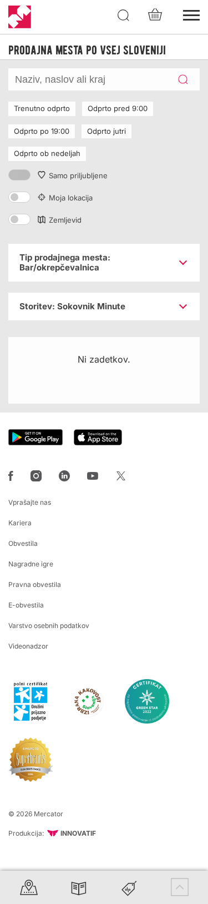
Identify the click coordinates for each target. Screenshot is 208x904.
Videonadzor (28, 646)
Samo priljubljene (78, 175)
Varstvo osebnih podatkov (48, 625)
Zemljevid (65, 219)
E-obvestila (26, 605)
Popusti (129, 887)
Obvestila (23, 543)
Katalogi (79, 887)
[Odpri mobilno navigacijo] (191, 14)
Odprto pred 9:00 (118, 108)
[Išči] (124, 15)
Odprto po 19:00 (41, 131)
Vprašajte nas (29, 502)
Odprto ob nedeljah (47, 153)
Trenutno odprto (42, 108)
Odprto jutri (106, 131)
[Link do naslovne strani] (19, 17)
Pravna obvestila (34, 584)
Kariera (20, 523)
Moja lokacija (71, 197)
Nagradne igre (30, 564)
